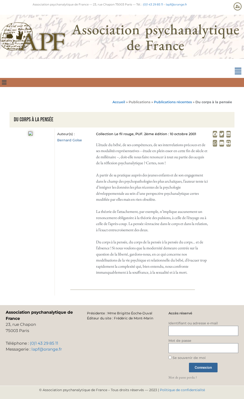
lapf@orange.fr (176, 4)
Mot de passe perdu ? (182, 377)
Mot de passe (179, 340)
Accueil (118, 102)
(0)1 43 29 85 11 (153, 4)
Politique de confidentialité (182, 390)
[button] (238, 71)
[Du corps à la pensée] (30, 134)
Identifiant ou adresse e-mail (193, 323)
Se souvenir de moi (189, 358)
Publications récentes (173, 102)
